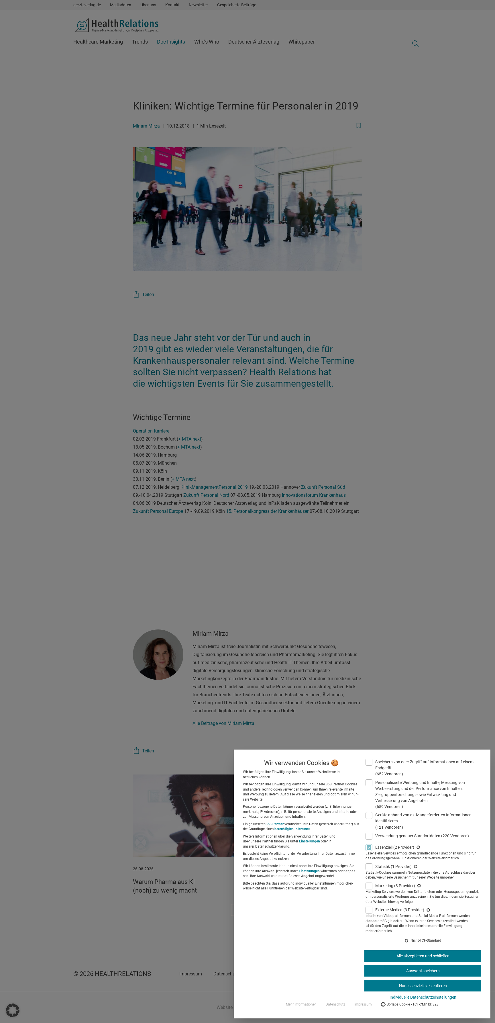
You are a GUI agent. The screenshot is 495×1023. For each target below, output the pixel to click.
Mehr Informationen (301, 1004)
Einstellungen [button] (309, 841)
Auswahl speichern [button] (423, 971)
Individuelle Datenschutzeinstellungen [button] (423, 997)
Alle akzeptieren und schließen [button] (422, 956)
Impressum (363, 1004)
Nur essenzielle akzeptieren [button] (423, 985)
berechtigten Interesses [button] (292, 829)
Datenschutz (335, 1004)
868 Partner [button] (275, 824)
